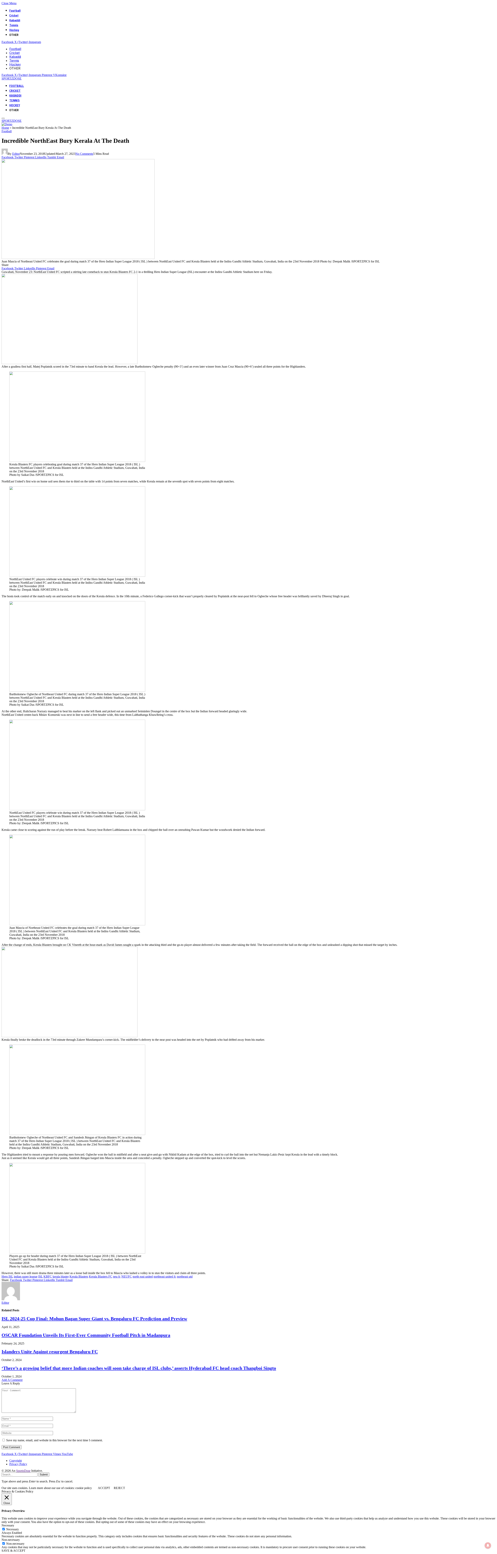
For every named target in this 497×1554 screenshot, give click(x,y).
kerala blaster (61, 1276)
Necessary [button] (8, 1525)
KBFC (47, 1276)
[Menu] (3, 118)
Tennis (13, 25)
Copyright (15, 1460)
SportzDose (23, 1470)
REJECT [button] (119, 1488)
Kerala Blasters (79, 1276)
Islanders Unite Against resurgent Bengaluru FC (50, 1351)
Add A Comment (12, 1380)
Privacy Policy (18, 1464)
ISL (40, 1276)
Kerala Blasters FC (100, 1276)
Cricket (14, 15)
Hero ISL (7, 1276)
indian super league (25, 1276)
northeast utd (185, 1276)
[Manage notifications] (488, 1545)
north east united (143, 1276)
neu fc (117, 1276)
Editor (16, 153)
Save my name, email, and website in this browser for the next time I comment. (54, 1440)
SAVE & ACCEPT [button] (13, 1550)
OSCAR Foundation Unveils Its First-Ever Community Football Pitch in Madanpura (86, 1335)
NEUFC (126, 1276)
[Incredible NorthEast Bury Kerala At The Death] (78, 258)
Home (5, 127)
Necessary (12, 1529)
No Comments (84, 153)
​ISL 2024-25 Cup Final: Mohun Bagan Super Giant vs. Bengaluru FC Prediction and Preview (94, 1318)
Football (15, 10)
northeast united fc (165, 1276)
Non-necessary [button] (11, 1539)
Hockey (14, 30)
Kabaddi (14, 20)
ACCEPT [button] (104, 1488)
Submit (44, 1474)
